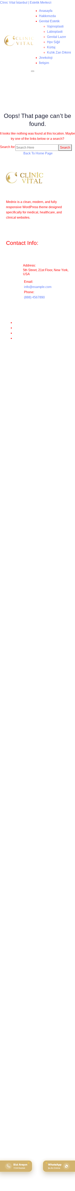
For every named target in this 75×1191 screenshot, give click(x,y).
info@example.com (37, 287)
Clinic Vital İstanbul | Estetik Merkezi (25, 2)
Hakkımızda (47, 16)
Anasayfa (45, 10)
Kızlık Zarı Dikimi (59, 52)
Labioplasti (55, 31)
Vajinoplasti (55, 26)
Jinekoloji (46, 57)
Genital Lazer (56, 37)
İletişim (44, 63)
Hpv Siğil (53, 42)
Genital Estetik (49, 21)
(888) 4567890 (34, 297)
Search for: (7, 147)
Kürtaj (51, 47)
